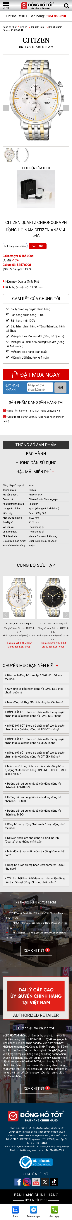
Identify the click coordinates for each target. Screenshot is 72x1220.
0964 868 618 (56, 16)
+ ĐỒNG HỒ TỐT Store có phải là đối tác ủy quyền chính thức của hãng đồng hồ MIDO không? (35, 741)
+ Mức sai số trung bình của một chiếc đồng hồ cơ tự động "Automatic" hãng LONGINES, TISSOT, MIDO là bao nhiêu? (36, 770)
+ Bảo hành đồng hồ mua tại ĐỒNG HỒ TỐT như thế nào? (34, 677)
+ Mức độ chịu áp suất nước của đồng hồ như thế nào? (34, 853)
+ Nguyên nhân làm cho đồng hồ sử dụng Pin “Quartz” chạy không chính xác (32, 839)
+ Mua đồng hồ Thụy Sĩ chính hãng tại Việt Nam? (34, 702)
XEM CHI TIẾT (33, 950)
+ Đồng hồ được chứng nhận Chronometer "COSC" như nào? (35, 867)
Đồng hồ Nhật (10, 27)
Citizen (23, 27)
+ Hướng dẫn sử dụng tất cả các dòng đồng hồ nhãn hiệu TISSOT (33, 799)
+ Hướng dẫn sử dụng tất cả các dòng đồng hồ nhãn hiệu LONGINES (33, 785)
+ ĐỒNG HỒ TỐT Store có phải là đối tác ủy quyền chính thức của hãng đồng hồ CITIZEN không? (35, 754)
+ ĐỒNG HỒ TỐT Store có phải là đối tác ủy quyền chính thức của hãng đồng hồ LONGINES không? (35, 714)
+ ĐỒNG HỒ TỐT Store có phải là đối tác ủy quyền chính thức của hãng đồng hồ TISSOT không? (35, 727)
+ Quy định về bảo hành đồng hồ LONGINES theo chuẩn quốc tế (34, 690)
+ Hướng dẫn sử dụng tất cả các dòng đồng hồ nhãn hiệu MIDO (33, 812)
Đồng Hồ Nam (37, 27)
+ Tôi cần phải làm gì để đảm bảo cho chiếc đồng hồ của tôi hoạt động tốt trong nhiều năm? (35, 880)
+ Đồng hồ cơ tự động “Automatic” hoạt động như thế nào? (35, 826)
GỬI (60, 387)
